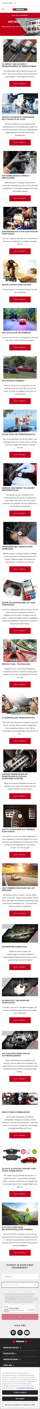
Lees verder (19, 83)
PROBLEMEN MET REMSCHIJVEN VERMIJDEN (17, 548)
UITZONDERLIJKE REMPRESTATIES (18, 718)
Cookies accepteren (19, 1392)
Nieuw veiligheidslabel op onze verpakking (18, 604)
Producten (9, 1353)
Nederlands (8, 3)
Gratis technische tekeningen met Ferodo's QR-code (18, 118)
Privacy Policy (30, 1388)
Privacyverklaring (10, 1298)
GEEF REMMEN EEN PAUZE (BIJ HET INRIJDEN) (18, 889)
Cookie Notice (20, 1388)
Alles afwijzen (20, 1399)
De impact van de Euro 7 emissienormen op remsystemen (19, 65)
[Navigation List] (3, 9)
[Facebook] (13, 1332)
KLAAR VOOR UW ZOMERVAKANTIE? (19, 434)
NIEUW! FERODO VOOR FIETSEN (16, 285)
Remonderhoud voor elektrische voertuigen (20, 233)
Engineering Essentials (15, 947)
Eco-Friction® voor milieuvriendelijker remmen (17, 1228)
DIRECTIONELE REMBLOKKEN (16, 1112)
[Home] (20, 9)
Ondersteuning (11, 1359)
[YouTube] (27, 1332)
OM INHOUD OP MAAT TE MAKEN (21, 1291)
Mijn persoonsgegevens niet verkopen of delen (20, 1405)
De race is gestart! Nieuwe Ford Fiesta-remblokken (19, 1170)
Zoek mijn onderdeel (20, 15)
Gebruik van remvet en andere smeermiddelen (18, 489)
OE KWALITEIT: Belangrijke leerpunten (16, 1002)
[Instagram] (20, 1332)
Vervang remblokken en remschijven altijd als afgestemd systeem (15, 776)
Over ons (7, 1365)
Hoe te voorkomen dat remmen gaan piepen (18, 831)
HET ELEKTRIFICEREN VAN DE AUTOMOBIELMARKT (16, 1055)
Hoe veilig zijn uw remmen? (17, 333)
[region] (20, 1388)
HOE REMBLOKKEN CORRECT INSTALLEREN (15, 177)
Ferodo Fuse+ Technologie (16, 664)
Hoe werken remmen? (13, 381)
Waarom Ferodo (11, 1348)
